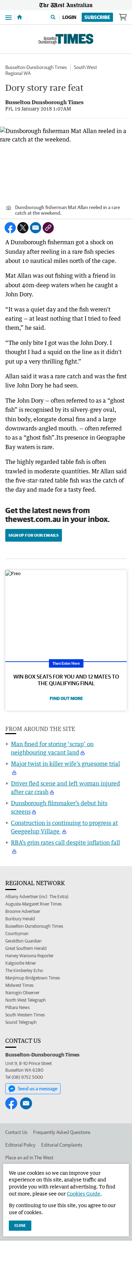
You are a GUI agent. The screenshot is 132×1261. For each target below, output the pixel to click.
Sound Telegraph (21, 1022)
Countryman (17, 933)
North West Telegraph (25, 1000)
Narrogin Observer (22, 992)
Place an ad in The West (29, 1157)
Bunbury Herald (20, 918)
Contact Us (16, 1132)
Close (20, 1225)
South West (85, 67)
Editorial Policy (20, 1145)
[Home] (19, 17)
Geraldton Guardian (23, 941)
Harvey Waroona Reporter (29, 955)
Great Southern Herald (25, 948)
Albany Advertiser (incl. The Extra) (36, 896)
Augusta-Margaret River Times (33, 904)
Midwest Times (19, 985)
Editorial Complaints (61, 1145)
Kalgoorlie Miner (20, 963)
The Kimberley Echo (24, 970)
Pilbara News (17, 1007)
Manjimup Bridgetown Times (32, 978)
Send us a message (37, 1088)
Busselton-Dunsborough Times (36, 67)
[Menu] (8, 17)
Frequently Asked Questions (61, 1132)
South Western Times (25, 1014)
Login (69, 17)
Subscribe (97, 17)
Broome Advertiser (22, 911)
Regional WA (18, 73)
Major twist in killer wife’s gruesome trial (65, 763)
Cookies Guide (83, 1194)
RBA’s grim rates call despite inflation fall (65, 842)
